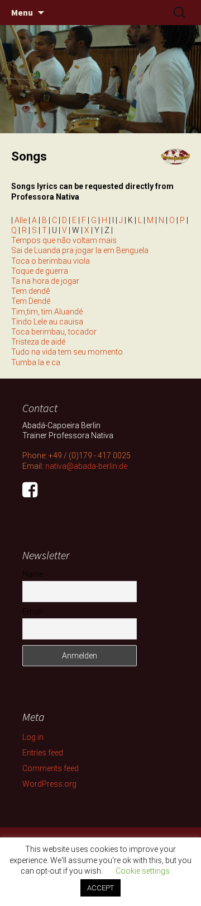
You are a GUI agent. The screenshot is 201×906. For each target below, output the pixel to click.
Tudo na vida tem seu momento (67, 351)
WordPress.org (49, 783)
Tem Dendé (30, 301)
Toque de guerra (39, 271)
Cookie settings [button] (143, 870)
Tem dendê (30, 291)
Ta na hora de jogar (45, 281)
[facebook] (29, 493)
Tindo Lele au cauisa (47, 321)
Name (33, 574)
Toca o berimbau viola (50, 260)
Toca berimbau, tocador (54, 331)
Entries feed (42, 752)
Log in (33, 737)
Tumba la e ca (35, 362)
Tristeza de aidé (38, 341)
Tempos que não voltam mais (64, 240)
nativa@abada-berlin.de (86, 466)
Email (32, 611)
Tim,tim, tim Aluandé (47, 311)
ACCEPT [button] (100, 888)
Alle (21, 220)
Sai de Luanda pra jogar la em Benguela (80, 250)
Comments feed (50, 768)
